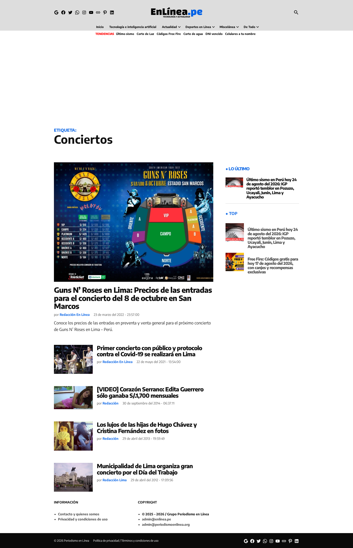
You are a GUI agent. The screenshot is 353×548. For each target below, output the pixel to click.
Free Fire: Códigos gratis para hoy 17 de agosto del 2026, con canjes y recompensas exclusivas (273, 265)
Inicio (100, 27)
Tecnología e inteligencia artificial (132, 27)
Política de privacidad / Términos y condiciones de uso (126, 540)
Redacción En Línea (75, 315)
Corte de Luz (145, 34)
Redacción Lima (115, 480)
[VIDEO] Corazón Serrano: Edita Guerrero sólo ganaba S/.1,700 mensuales (150, 392)
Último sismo (125, 34)
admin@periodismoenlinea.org (166, 524)
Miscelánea (227, 27)
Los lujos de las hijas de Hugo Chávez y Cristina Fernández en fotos (147, 427)
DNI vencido (214, 34)
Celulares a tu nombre (240, 34)
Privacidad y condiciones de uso (83, 519)
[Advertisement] (176, 80)
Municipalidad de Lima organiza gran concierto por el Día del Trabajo (145, 469)
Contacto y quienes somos (78, 514)
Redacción (110, 403)
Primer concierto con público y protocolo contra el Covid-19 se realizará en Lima (149, 351)
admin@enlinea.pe (156, 519)
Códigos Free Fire (169, 34)
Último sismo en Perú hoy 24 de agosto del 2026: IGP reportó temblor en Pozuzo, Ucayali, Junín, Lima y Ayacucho (271, 188)
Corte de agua (193, 34)
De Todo (249, 27)
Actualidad (169, 27)
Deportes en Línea (198, 27)
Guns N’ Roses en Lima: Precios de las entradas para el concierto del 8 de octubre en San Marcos (133, 298)
